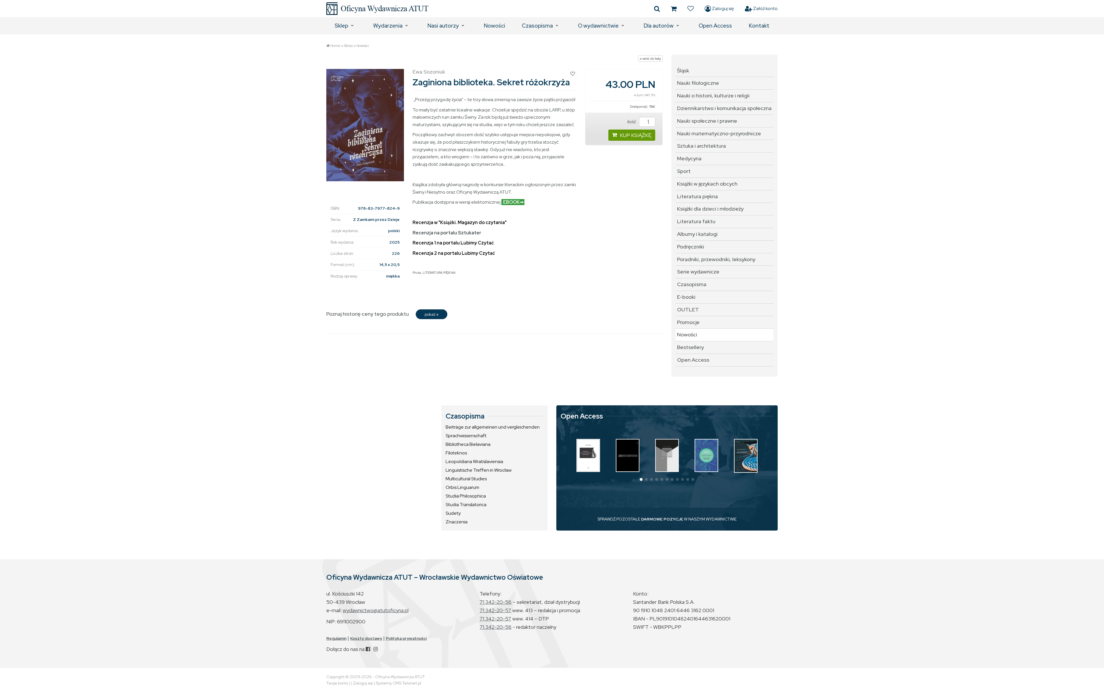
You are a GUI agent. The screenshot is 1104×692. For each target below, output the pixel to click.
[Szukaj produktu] (657, 8)
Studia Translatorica (466, 505)
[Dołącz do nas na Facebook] (368, 649)
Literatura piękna (697, 196)
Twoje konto (337, 683)
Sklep (341, 25)
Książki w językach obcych (707, 183)
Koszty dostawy (366, 638)
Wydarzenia (387, 25)
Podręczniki (690, 246)
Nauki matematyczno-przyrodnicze (719, 133)
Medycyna (689, 158)
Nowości (494, 25)
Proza (417, 272)
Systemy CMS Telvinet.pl (398, 683)
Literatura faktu (696, 221)
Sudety (453, 513)
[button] (641, 479)
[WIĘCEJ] (588, 455)
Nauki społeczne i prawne (707, 120)
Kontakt (759, 25)
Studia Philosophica (466, 496)
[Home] (377, 8)
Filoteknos (456, 453)
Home (335, 45)
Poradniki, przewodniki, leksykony (716, 259)
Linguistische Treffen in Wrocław (478, 470)
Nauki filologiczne (698, 83)
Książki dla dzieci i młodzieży (710, 208)
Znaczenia (456, 522)
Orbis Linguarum (462, 487)
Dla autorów (659, 25)
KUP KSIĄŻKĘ (635, 135)
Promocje (688, 322)
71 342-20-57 (495, 610)
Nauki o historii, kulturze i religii (713, 95)
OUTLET (688, 309)
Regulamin (336, 638)
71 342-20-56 (495, 602)
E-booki (686, 297)
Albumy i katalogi (697, 234)
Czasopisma (537, 25)
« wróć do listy (650, 58)
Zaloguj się (722, 8)
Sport (684, 171)
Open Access (715, 25)
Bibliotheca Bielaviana (468, 444)
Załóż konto (765, 8)
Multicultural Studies (466, 479)
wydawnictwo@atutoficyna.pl (376, 610)
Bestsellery (690, 347)
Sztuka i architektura (701, 145)
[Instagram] (375, 649)
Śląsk (683, 70)
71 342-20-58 (495, 627)
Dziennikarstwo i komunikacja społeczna (724, 108)
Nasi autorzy (443, 25)
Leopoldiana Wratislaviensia (474, 461)
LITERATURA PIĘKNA (439, 272)
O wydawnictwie (598, 25)
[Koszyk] (673, 8)
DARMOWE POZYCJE (662, 519)
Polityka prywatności (406, 638)
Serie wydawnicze (698, 271)
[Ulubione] (690, 8)
